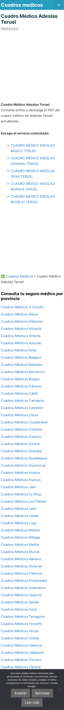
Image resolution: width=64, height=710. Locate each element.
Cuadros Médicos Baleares (21, 365)
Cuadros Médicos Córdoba (21, 429)
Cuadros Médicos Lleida (19, 516)
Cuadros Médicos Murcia (20, 552)
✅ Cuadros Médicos (17, 276)
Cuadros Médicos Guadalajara (24, 458)
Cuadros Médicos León (19, 509)
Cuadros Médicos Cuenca (21, 437)
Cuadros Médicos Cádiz (19, 393)
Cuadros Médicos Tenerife (21, 624)
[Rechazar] (60, 689)
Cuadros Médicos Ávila (18, 350)
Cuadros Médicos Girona (20, 444)
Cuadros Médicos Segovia (21, 595)
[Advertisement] (32, 63)
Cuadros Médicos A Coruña (22, 307)
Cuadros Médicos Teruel (20, 631)
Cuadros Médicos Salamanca (23, 588)
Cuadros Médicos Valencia (21, 645)
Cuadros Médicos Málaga (20, 537)
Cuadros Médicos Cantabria (22, 401)
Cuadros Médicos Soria (19, 609)
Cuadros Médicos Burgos (20, 379)
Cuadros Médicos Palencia (21, 573)
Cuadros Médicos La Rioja (21, 494)
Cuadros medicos (22, 5)
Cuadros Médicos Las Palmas (23, 501)
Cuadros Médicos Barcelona (22, 372)
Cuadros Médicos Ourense (21, 566)
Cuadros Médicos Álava (19, 314)
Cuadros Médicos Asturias (21, 343)
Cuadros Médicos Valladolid (22, 653)
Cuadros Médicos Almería (21, 336)
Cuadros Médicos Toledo (20, 638)
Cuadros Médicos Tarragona (22, 617)
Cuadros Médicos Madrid (20, 530)
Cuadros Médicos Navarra (21, 559)
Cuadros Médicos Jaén (18, 487)
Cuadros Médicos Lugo (19, 523)
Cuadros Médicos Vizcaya (21, 660)
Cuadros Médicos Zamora (21, 667)
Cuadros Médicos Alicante (21, 329)
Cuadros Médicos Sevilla (20, 602)
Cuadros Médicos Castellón (22, 408)
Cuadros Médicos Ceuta (19, 415)
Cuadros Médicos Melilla (20, 545)
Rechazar (42, 693)
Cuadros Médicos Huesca (21, 480)
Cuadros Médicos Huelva (20, 473)
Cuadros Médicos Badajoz (21, 357)
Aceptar (20, 693)
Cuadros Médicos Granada (21, 451)
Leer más (32, 702)
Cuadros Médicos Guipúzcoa (23, 465)
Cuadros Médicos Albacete (22, 321)
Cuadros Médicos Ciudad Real (24, 422)
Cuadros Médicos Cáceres (21, 386)
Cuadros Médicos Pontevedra (24, 581)
